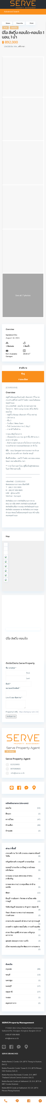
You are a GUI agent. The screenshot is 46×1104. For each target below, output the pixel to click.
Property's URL (12, 712)
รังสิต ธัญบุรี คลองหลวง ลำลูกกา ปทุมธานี (22, 907)
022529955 (15, 764)
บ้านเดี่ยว (9, 825)
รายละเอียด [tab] (23, 379)
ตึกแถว (8, 814)
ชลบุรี (8, 975)
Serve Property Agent (18, 759)
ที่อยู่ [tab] (23, 374)
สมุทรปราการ (11, 1003)
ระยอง (8, 997)
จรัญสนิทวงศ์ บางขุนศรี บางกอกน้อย (20, 862)
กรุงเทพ (9, 969)
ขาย (5, 28)
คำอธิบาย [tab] (23, 368)
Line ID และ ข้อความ (14, 698)
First (28, 673)
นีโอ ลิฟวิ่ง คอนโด (17, 638)
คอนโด (14, 28)
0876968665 (15, 769)
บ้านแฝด (9, 831)
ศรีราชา (21, 46)
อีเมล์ (8, 684)
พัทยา (8, 893)
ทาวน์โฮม (9, 819)
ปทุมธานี (9, 992)
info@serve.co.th (18, 773)
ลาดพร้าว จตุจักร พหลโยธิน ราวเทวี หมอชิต (23, 927)
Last (28, 678)
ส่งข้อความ (11, 716)
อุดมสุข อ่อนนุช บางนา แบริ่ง (17, 941)
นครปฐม (9, 980)
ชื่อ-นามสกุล (11, 668)
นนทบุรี (9, 986)
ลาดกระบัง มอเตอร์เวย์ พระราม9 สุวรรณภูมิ (23, 921)
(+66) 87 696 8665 (12, 1035)
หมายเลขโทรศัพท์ (13, 688)
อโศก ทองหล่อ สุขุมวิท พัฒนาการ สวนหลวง (23, 946)
